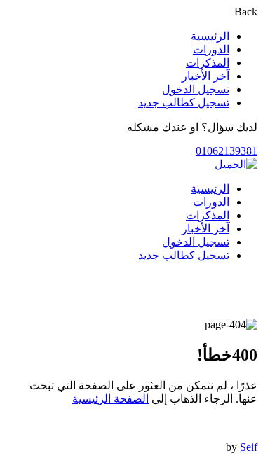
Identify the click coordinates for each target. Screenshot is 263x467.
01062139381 (226, 151)
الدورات (211, 49)
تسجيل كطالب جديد (183, 103)
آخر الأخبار (205, 76)
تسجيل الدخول (195, 89)
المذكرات (207, 63)
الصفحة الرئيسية (110, 399)
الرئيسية (210, 36)
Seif (248, 447)
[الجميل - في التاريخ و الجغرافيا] (236, 164)
